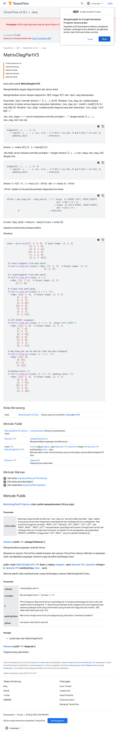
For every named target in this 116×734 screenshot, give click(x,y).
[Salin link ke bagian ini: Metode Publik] (25, 424)
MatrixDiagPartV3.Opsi (29, 415)
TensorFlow (8, 48)
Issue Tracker (66, 686)
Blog (5, 686)
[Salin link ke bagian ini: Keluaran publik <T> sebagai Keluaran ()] (48, 542)
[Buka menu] (4, 3)
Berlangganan (57, 720)
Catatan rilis (65, 691)
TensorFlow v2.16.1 (15, 12)
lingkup (46, 447)
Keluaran (8, 439)
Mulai (104, 39)
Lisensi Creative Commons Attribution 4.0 (78, 662)
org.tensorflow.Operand (33, 485)
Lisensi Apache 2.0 (36, 665)
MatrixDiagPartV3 (70, 414)
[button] (25, 478)
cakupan (59, 564)
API (18, 48)
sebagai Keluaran (37, 439)
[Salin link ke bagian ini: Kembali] (14, 633)
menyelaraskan (37, 431)
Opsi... (45, 449)
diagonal (34, 460)
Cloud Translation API (41, 38)
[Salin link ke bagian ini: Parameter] (16, 512)
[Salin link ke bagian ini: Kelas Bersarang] (27, 408)
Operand (59, 447)
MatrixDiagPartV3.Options (16, 431)
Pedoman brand (67, 700)
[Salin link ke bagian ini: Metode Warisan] (28, 472)
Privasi (20, 715)
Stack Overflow (66, 695)
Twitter (6, 695)
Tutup (90, 39)
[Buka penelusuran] (82, 3)
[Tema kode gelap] (98, 126)
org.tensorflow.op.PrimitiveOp (32, 478)
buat (32, 447)
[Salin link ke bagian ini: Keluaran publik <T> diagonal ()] (39, 646)
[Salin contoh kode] (103, 126)
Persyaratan (8, 715)
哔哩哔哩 (7, 700)
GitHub (6, 691)
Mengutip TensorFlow (69, 704)
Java (34, 12)
